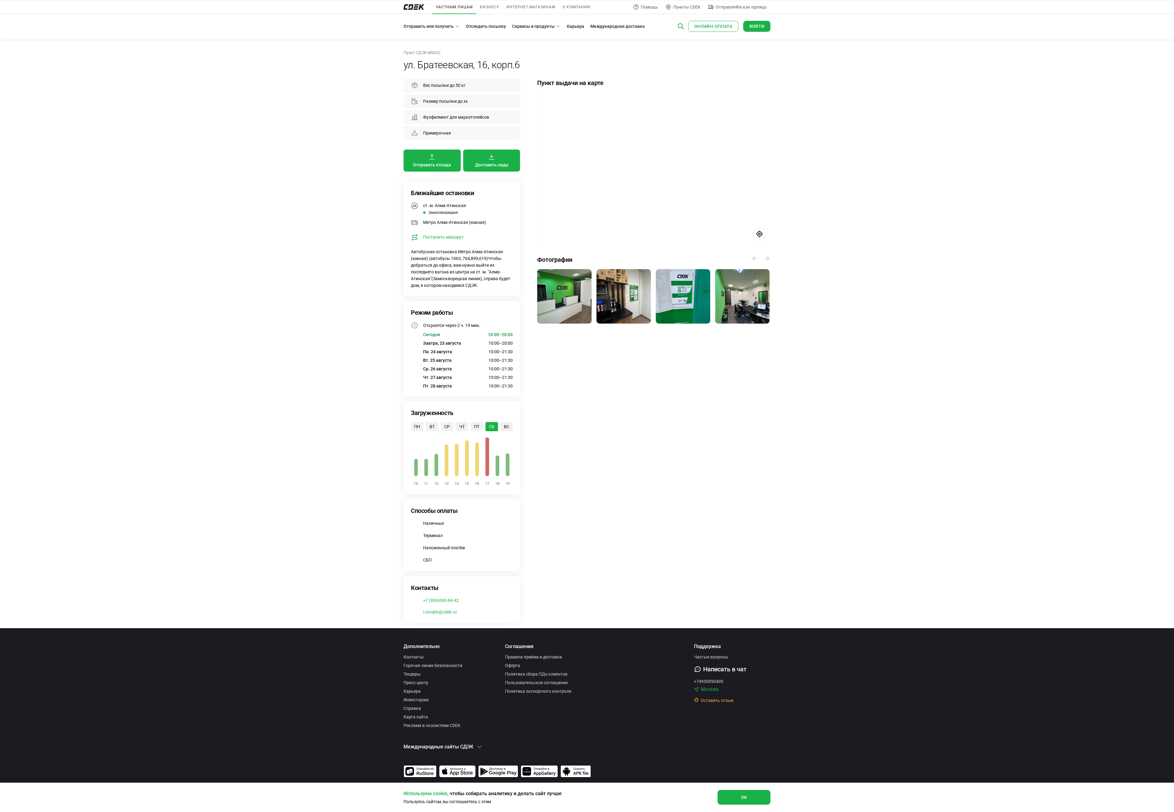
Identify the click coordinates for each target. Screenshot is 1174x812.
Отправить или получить (429, 26)
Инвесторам (416, 699)
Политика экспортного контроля (538, 691)
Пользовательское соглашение (536, 682)
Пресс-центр (416, 682)
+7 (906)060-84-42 (441, 600)
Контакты (414, 656)
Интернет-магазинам (531, 7)
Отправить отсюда (432, 164)
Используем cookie (425, 793)
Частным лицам (454, 7)
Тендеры (412, 674)
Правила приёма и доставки (533, 656)
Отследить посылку (486, 26)
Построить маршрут (443, 237)
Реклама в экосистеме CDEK (432, 725)
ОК (744, 797)
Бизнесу (489, 7)
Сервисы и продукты (533, 26)
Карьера (575, 26)
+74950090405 (708, 681)
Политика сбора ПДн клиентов (536, 674)
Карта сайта (416, 716)
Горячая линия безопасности (433, 665)
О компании (576, 7)
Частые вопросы (711, 656)
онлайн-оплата (713, 26)
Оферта (512, 665)
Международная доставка (617, 26)
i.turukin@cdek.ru (440, 612)
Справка (412, 708)
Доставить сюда (491, 164)
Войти (757, 26)
